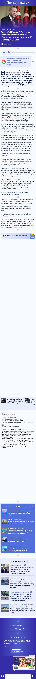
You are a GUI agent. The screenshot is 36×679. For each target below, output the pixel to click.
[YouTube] (20, 629)
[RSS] (24, 629)
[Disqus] (18, 433)
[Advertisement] (18, 319)
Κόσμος (3, 29)
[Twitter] (16, 629)
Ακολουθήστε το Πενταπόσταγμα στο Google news (15, 236)
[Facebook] (12, 629)
